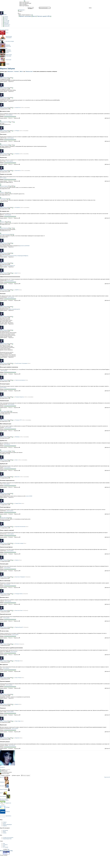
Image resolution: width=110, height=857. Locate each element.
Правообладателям (7, 838)
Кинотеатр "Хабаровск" (20, 576)
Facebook (17, 153)
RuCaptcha (17, 207)
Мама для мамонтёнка (8, 45)
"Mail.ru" (21, 71)
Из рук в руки (8, 59)
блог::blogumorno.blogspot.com (8, 265)
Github (4, 831)
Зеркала (17, 560)
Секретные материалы (20, 380)
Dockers (4, 832)
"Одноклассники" (29, 71)
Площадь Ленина (19, 593)
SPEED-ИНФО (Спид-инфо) (9, 55)
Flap (8, 849)
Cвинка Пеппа (18, 503)
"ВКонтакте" (10, 71)
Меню (5, 14)
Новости (6, 18)
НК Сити (17, 644)
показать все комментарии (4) (6, 182)
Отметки (6, 26)
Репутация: (4, 770)
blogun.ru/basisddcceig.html (14, 309)
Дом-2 (7, 32)
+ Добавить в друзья (15, 775)
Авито (16, 459)
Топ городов (5, 847)
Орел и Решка (18, 677)
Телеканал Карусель (19, 396)
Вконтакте (17, 476)
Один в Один (18, 721)
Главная (6, 16)
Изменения (7, 24)
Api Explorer (5, 830)
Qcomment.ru (18, 170)
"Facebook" (16, 71)
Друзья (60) (2, 777)
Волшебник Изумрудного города (8, 51)
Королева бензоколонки (20, 526)
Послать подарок (26, 775)
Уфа (4, 843)
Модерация (21, 9)
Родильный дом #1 (19, 627)
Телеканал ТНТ (18, 420)
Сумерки (7, 64)
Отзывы (6, 20)
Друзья (6, 22)
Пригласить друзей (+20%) (43, 16)
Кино (4, 845)
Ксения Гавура (3, 411)
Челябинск (5, 844)
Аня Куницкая (3, 198)
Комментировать (3, 81)
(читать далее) (9, 114)
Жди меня (17, 737)
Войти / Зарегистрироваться (25, 14)
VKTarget (17, 130)
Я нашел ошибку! (3, 855)
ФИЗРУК (17, 289)
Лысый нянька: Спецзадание (9, 37)
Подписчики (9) (107, 777)
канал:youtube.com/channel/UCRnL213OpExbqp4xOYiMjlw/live (15, 255)
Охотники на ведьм (10, 41)
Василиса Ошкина (4, 186)
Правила (5, 825)
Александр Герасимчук (5, 234)
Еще (1, 749)
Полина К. (2, 192)
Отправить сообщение (5, 775)
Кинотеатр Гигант (19, 610)
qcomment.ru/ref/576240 (24, 245)
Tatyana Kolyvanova (4, 121)
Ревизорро (17, 660)
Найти (90, 7)
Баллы (4, 823)
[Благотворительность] (50, 16)
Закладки (6, 23)
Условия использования (8, 837)
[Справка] (32, 14)
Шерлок (16, 704)
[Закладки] (19, 141)
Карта (34, 16)
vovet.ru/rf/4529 (29, 496)
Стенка (5, 19)
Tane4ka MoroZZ (3, 517)
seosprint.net (17, 107)
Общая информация (7, 824)
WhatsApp (17, 436)
